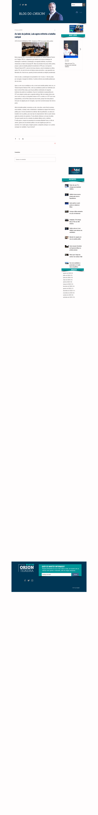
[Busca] (83, 4)
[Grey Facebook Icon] (20, 5)
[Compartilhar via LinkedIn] (23, 139)
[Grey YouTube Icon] (26, 5)
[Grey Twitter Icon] (23, 5)
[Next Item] (80, 49)
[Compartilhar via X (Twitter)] (19, 139)
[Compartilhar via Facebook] (15, 139)
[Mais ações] (55, 30)
